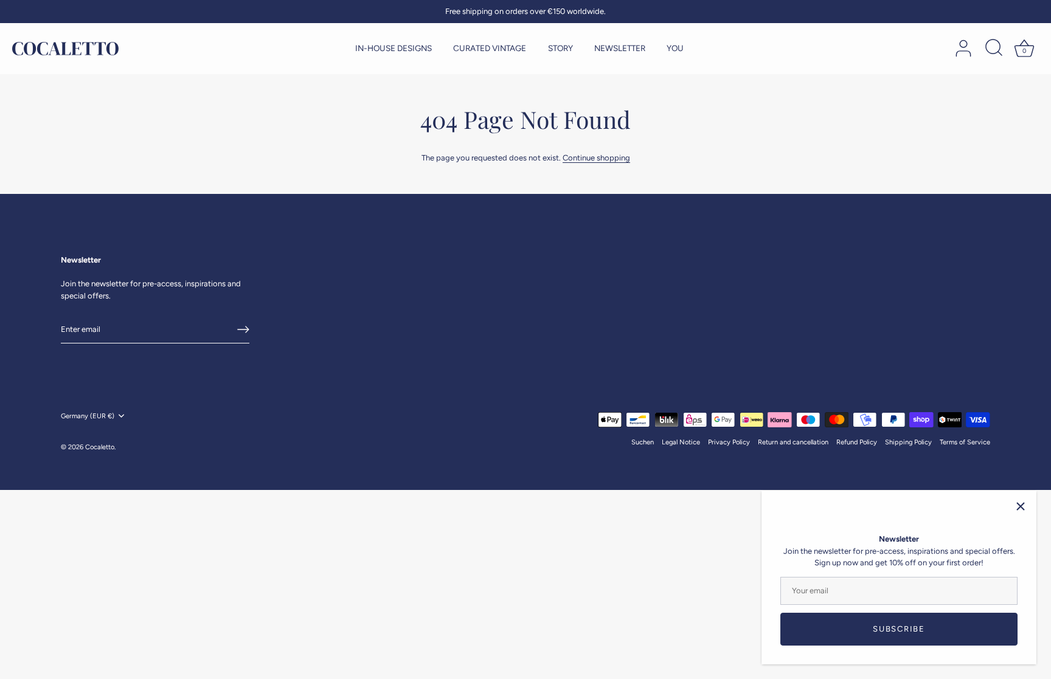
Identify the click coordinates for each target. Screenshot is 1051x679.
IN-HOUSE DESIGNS (393, 48)
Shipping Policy (908, 442)
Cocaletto (99, 447)
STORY (560, 48)
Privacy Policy (729, 442)
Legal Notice (681, 442)
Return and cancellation (793, 442)
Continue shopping (596, 157)
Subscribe (898, 628)
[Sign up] (243, 329)
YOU (675, 48)
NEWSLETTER (619, 48)
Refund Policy (856, 442)
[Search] (993, 48)
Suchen (642, 442)
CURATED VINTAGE (489, 48)
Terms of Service (965, 442)
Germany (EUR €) (87, 416)
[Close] (1020, 506)
